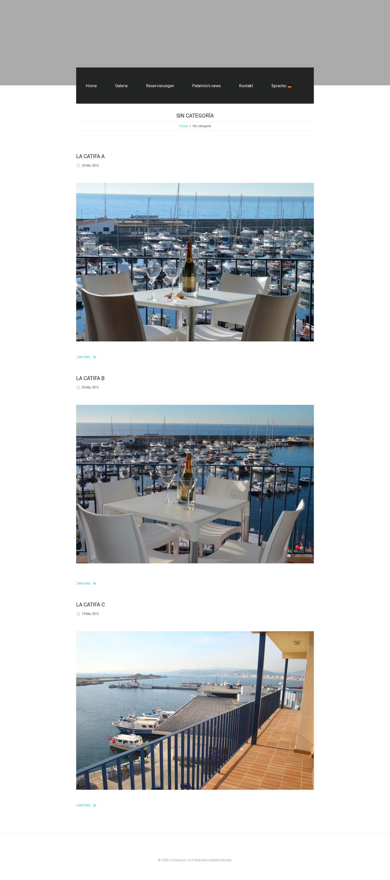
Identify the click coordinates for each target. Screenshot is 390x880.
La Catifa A (90, 156)
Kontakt (246, 85)
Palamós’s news (206, 85)
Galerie (121, 85)
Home (91, 85)
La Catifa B (90, 378)
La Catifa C (90, 605)
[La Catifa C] (195, 710)
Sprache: (279, 85)
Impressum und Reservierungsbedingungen (201, 860)
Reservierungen (160, 85)
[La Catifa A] (195, 262)
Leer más (83, 357)
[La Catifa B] (195, 484)
